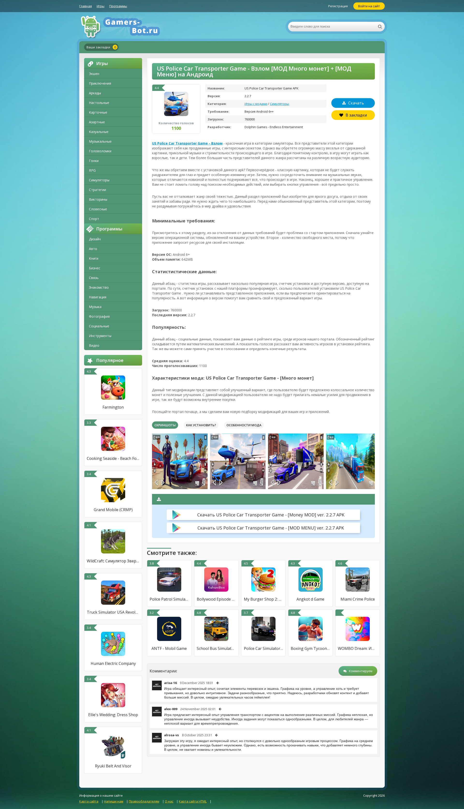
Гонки (94, 160)
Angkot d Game (310, 599)
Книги (93, 258)
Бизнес (94, 268)
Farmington (113, 407)
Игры (100, 6)
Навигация (97, 297)
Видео (94, 345)
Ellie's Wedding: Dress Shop (113, 714)
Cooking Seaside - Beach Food (113, 458)
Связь (94, 277)
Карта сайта (88, 801)
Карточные (98, 112)
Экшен (94, 73)
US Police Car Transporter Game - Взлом (187, 143)
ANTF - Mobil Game (169, 648)
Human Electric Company (113, 663)
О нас (169, 801)
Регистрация (338, 6)
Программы (118, 6)
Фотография (99, 316)
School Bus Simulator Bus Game (216, 648)
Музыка (95, 306)
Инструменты (100, 335)
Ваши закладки (101, 47)
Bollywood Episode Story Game (216, 599)
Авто (93, 248)
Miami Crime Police (358, 599)
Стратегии (97, 189)
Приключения (100, 83)
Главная (85, 6)
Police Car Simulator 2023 (263, 648)
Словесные (98, 209)
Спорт (94, 218)
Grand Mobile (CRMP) (113, 509)
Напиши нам (113, 801)
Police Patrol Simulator (169, 599)
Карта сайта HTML (193, 801)
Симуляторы (99, 180)
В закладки (356, 115)
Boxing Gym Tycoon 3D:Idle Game (310, 648)
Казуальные (99, 131)
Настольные (99, 102)
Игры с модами (256, 104)
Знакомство (99, 287)
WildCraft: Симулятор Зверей (113, 561)
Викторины (98, 199)
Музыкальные (100, 141)
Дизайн (95, 239)
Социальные (99, 326)
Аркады (95, 93)
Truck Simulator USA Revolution (113, 612)
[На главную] (127, 27)
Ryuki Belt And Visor (113, 766)
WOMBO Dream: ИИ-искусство (357, 648)
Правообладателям (144, 801)
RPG (92, 170)
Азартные (97, 122)
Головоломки (100, 151)
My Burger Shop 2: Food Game (263, 599)
